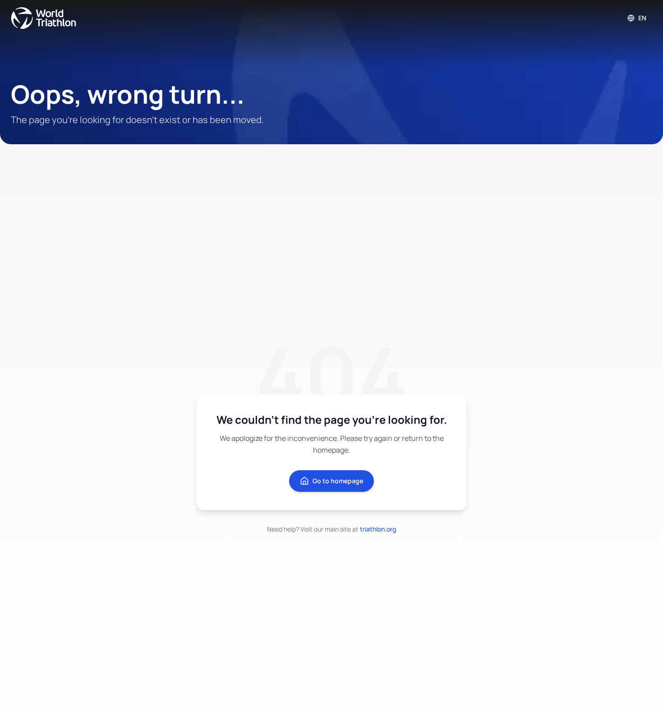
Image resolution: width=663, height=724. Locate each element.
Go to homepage (338, 481)
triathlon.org (378, 529)
